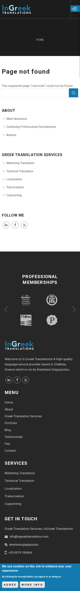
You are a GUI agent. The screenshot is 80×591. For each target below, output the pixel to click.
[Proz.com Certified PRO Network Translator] (51, 320)
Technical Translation (19, 171)
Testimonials (14, 437)
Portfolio (11, 423)
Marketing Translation (20, 163)
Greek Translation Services (23, 416)
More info (32, 584)
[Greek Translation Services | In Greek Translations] (16, 11)
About (9, 409)
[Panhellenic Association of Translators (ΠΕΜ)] (25, 320)
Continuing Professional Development (31, 127)
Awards (11, 135)
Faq (7, 444)
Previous (6, 309)
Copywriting (14, 195)
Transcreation (15, 187)
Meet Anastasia (16, 119)
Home (9, 402)
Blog (8, 430)
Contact (10, 450)
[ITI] (51, 299)
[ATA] (25, 299)
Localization (14, 179)
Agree (10, 584)
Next (74, 309)
